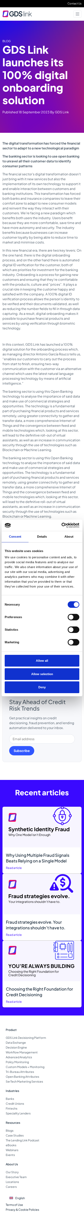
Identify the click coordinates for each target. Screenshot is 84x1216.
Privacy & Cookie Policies (22, 1209)
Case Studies (15, 1135)
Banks (10, 1098)
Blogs (9, 1130)
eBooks (11, 1145)
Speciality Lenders (18, 1113)
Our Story (12, 1172)
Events (10, 1155)
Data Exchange (16, 1042)
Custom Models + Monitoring (25, 1067)
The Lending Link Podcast (22, 1140)
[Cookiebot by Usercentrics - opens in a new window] (61, 525)
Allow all (42, 660)
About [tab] (68, 536)
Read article (14, 868)
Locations (12, 1182)
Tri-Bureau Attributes (20, 1071)
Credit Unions (15, 1103)
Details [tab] (42, 536)
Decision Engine (16, 1047)
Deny (42, 687)
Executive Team (16, 1177)
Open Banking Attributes (22, 1076)
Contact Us (74, 3)
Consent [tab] (15, 536)
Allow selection (42, 674)
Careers (11, 1186)
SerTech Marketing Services (24, 1081)
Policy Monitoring (17, 1062)
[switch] (73, 617)
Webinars (12, 1150)
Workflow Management (22, 1052)
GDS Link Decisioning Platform (26, 1037)
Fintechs (11, 1108)
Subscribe (22, 750)
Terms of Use (14, 1204)
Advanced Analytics (19, 1057)
